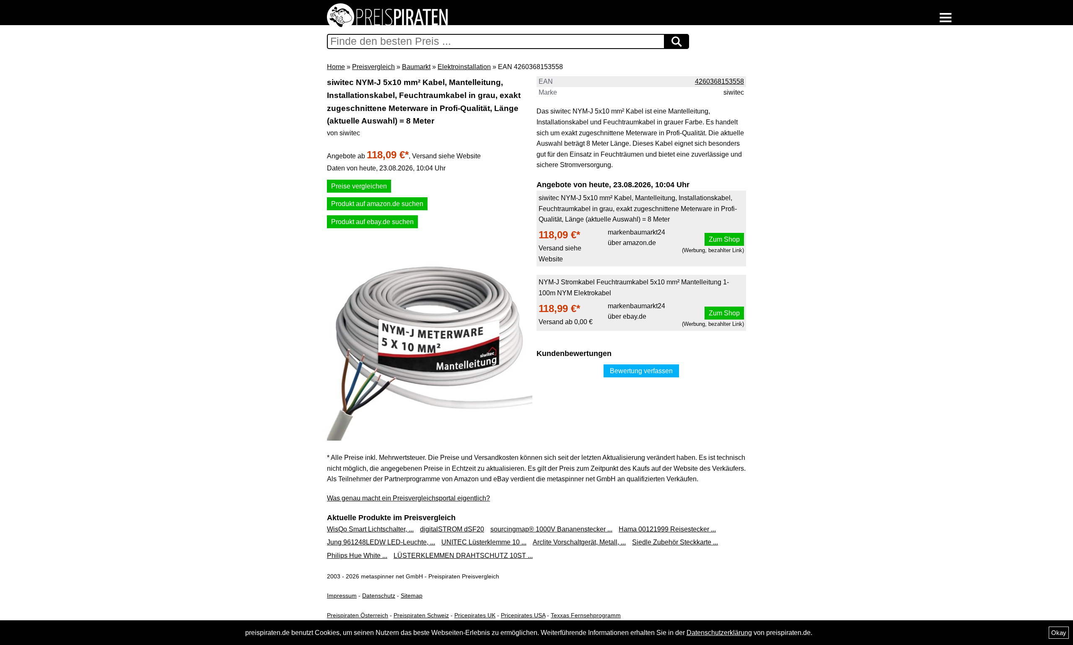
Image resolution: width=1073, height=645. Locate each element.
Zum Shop (724, 239)
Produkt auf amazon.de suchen (377, 203)
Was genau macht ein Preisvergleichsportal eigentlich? (408, 498)
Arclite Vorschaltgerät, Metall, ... (579, 542)
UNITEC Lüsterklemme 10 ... (483, 542)
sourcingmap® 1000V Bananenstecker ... (551, 529)
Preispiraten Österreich (357, 615)
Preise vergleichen (359, 186)
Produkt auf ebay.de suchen (372, 221)
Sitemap (411, 595)
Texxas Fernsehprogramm (586, 615)
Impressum (342, 595)
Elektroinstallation (464, 66)
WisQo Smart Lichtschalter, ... (370, 529)
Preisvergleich (373, 66)
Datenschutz (378, 595)
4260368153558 (719, 81)
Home (336, 66)
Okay (1058, 632)
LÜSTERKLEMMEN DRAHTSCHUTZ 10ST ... (463, 555)
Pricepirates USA (523, 615)
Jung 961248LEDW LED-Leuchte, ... (381, 542)
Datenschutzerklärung (719, 632)
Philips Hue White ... (357, 555)
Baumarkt (416, 66)
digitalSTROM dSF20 (452, 529)
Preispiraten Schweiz (421, 615)
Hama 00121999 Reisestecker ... (667, 529)
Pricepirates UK (474, 615)
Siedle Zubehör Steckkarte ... (675, 542)
